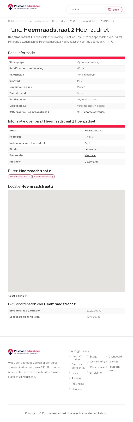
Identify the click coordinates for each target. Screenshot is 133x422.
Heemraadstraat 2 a (20, 176)
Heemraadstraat (88, 21)
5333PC (105, 21)
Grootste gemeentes (78, 366)
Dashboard (115, 356)
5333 (72, 21)
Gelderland (14, 21)
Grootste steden (77, 358)
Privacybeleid (98, 367)
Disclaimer (96, 372)
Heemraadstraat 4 (43, 176)
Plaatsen (77, 389)
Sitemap (114, 361)
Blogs (93, 356)
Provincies (78, 383)
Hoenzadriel (59, 21)
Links (75, 373)
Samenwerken (98, 361)
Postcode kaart (114, 368)
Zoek (115, 9)
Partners (76, 378)
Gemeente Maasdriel (36, 21)
